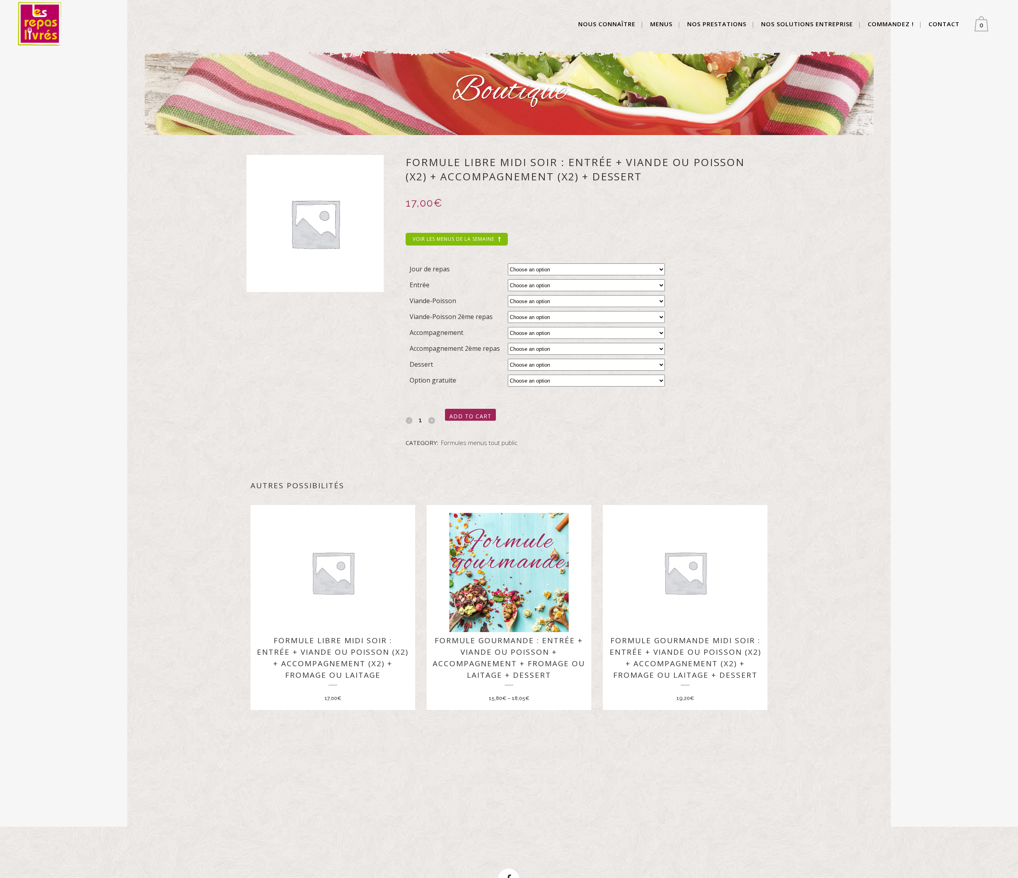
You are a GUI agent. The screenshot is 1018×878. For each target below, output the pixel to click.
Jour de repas (430, 269)
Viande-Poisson (433, 300)
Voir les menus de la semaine (453, 239)
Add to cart (470, 416)
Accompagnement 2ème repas (455, 348)
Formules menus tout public (479, 443)
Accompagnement (436, 332)
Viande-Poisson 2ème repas (451, 316)
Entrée (419, 284)
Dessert (421, 364)
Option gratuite (433, 380)
